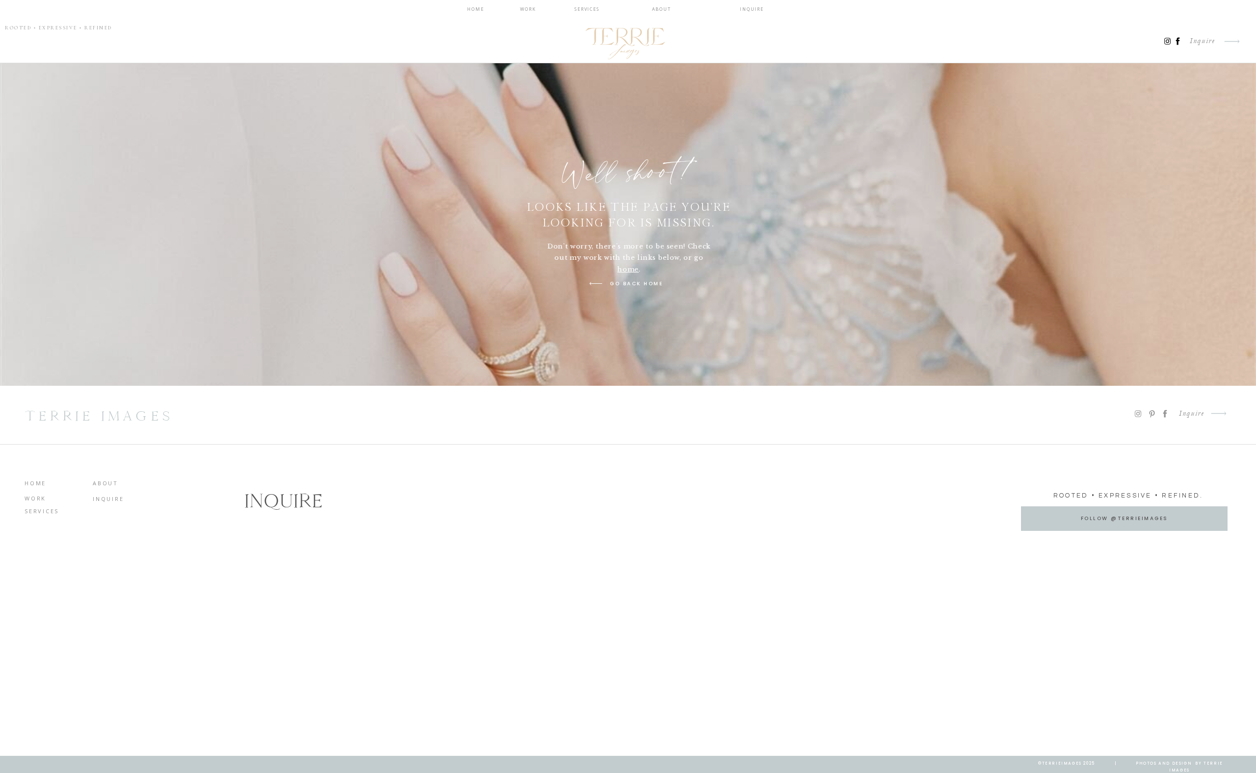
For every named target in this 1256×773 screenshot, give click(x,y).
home (628, 269)
